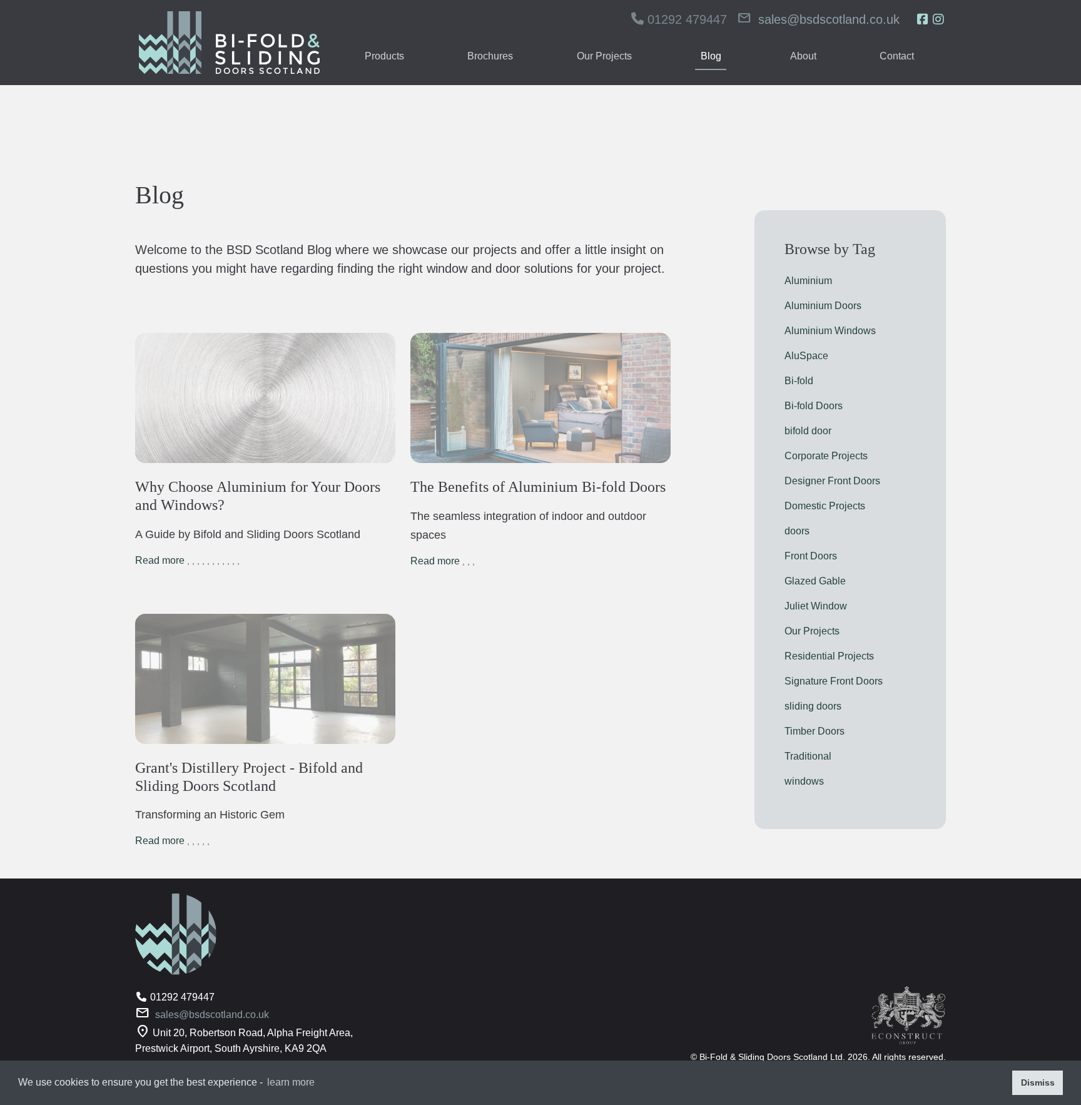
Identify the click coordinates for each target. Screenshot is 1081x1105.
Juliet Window (815, 606)
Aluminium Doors (822, 305)
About (803, 56)
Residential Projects (829, 656)
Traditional (807, 756)
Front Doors (810, 556)
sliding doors (812, 706)
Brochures (490, 56)
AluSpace (806, 355)
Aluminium (808, 280)
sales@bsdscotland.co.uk (829, 19)
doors (796, 531)
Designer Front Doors (832, 481)
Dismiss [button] (1038, 1082)
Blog (711, 56)
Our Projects (604, 56)
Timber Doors (814, 731)
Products (384, 56)
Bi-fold (798, 380)
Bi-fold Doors (813, 405)
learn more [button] (291, 1082)
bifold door (807, 430)
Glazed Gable (815, 581)
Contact (897, 56)
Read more (160, 560)
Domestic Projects (824, 506)
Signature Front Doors (833, 681)
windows (804, 781)
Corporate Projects (826, 456)
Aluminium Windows (830, 330)
